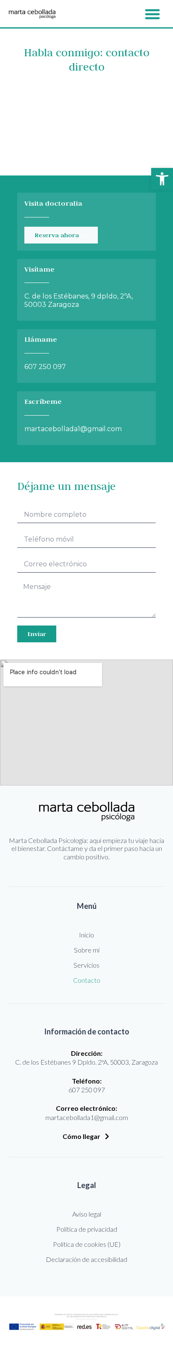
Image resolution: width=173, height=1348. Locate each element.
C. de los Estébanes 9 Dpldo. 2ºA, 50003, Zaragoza (86, 1062)
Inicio (86, 935)
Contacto (86, 980)
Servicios (86, 965)
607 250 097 (45, 367)
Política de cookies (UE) (87, 1244)
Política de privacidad (86, 1229)
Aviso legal (86, 1214)
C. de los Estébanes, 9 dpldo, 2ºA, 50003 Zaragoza (78, 300)
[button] (162, 179)
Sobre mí (87, 950)
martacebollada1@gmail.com (73, 429)
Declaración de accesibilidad (86, 1259)
